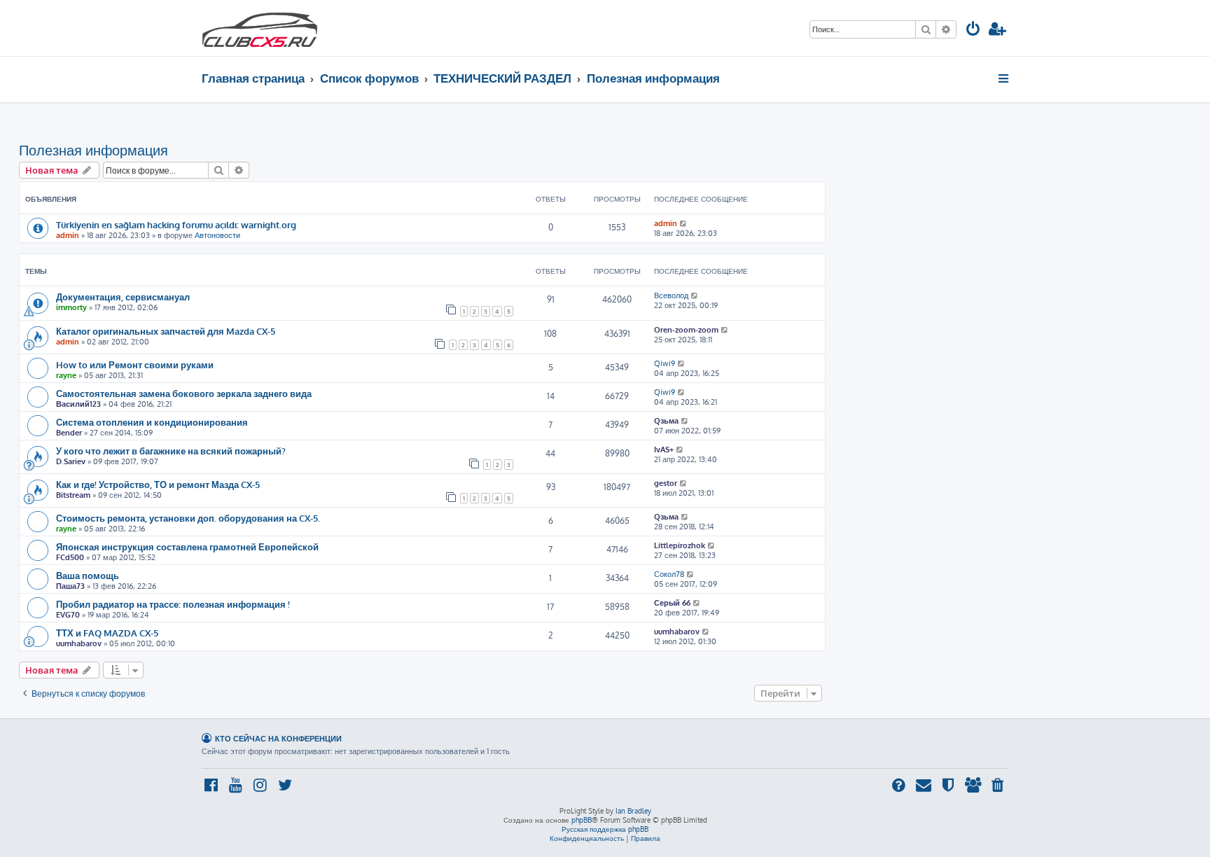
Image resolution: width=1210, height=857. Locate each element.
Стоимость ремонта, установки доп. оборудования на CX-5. (188, 518)
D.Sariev (70, 461)
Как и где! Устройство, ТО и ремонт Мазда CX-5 (158, 484)
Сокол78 (669, 574)
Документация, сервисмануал (123, 296)
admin (67, 235)
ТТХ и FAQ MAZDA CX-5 (107, 633)
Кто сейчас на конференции (278, 738)
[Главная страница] (260, 28)
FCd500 (70, 557)
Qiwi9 (664, 363)
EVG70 (68, 615)
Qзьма (666, 421)
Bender (69, 433)
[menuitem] (973, 30)
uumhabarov (79, 643)
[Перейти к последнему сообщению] (683, 223)
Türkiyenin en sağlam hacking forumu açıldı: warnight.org (176, 224)
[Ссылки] (1004, 78)
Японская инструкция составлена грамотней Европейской (187, 546)
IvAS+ (664, 449)
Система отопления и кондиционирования (152, 422)
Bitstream (73, 495)
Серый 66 (672, 603)
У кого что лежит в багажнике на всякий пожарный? (171, 451)
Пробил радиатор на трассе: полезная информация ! (173, 604)
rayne (66, 375)
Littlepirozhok (679, 545)
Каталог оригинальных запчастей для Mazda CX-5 (165, 331)
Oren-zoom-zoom (686, 330)
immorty (71, 307)
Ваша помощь (87, 575)
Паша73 (70, 586)
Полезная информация (93, 150)
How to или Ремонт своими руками (135, 364)
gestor (665, 483)
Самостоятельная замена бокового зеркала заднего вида (184, 393)
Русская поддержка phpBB (605, 829)
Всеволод (671, 295)
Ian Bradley (633, 811)
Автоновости (217, 235)
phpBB (581, 820)
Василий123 (78, 404)
